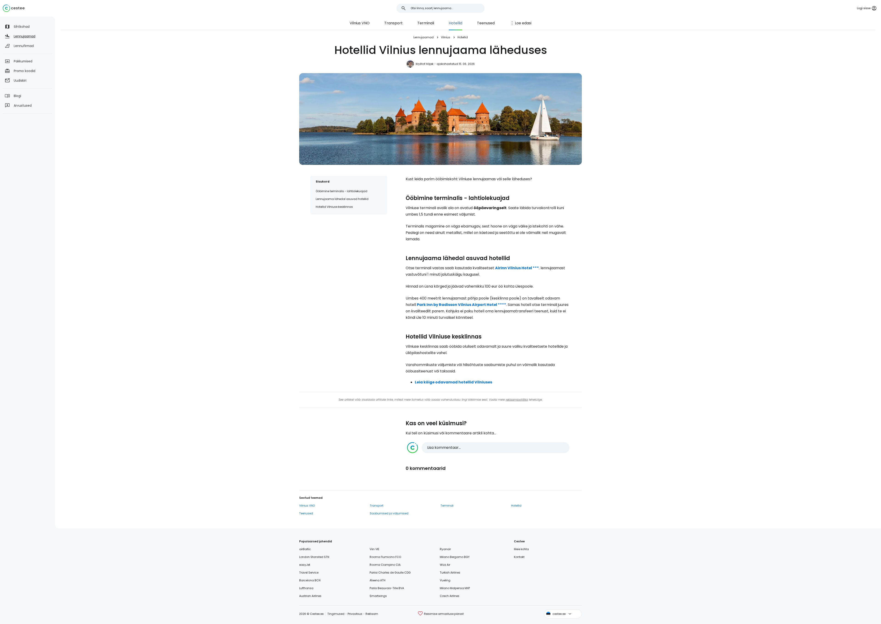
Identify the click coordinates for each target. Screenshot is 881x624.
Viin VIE (374, 549)
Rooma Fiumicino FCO (385, 557)
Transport (393, 23)
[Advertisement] (348, 252)
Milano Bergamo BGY (455, 557)
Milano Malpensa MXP (455, 588)
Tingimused (335, 614)
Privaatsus (355, 614)
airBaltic (305, 549)
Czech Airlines (449, 596)
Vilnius (445, 37)
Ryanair (445, 549)
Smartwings (378, 596)
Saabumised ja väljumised (389, 513)
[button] (488, 447)
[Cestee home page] (14, 8)
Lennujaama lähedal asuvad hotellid (342, 199)
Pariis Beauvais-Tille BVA (387, 588)
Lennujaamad (423, 37)
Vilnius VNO (360, 23)
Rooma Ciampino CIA (385, 565)
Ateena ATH (377, 580)
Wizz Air (445, 565)
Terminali (425, 23)
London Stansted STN (314, 557)
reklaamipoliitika (517, 400)
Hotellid (455, 23)
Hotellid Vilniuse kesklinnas (334, 207)
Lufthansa (306, 588)
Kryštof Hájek (424, 64)
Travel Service (308, 572)
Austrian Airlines (310, 596)
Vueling (445, 580)
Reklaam (371, 614)
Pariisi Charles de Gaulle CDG (390, 572)
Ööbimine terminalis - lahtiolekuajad (341, 191)
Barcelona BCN (310, 580)
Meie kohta (521, 549)
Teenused (486, 23)
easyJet (304, 565)
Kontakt (519, 557)
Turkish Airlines (450, 572)
